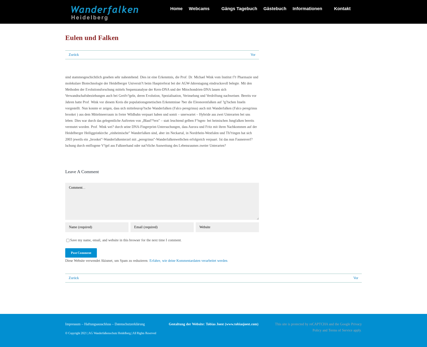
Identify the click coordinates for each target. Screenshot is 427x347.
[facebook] (360, 339)
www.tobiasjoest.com (241, 324)
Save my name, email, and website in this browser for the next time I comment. (126, 240)
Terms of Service (340, 330)
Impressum (73, 324)
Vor (253, 55)
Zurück (74, 55)
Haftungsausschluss (97, 324)
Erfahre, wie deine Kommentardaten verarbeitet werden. (188, 261)
